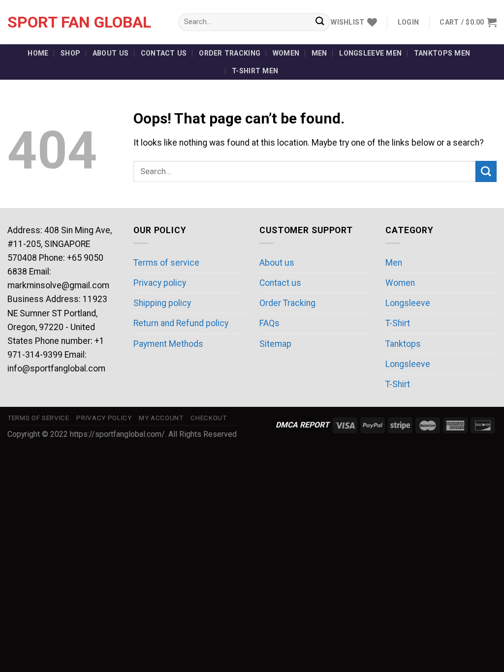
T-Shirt (397, 323)
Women (286, 53)
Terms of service (166, 263)
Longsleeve (407, 303)
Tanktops (403, 344)
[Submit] (320, 22)
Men (319, 53)
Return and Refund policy (180, 323)
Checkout (208, 418)
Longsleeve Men (370, 53)
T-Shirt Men (255, 71)
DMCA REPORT (302, 424)
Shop (70, 53)
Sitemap (275, 344)
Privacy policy (159, 283)
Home (38, 53)
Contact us (164, 53)
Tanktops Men (442, 53)
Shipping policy (162, 303)
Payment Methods (168, 344)
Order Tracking (229, 53)
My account (161, 418)
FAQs (269, 323)
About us (110, 53)
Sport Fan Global (79, 22)
